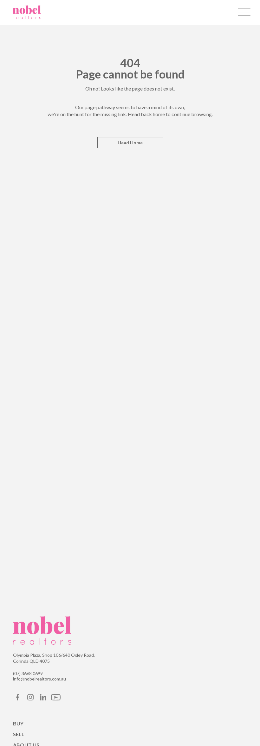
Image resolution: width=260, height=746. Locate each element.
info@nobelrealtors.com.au (39, 678)
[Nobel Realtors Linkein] (43, 699)
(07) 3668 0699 (28, 673)
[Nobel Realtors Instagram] (30, 699)
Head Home (130, 142)
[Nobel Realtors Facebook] (18, 699)
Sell (18, 734)
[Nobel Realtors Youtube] (56, 699)
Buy (18, 723)
